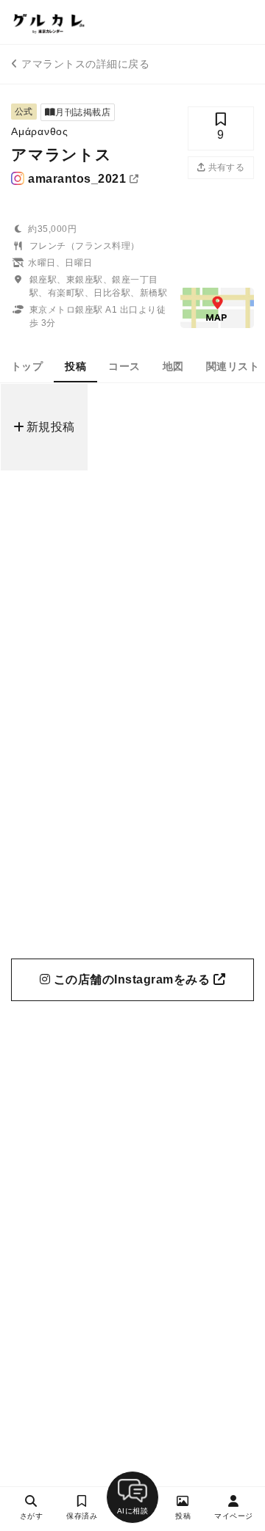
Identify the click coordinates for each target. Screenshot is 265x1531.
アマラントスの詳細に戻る (85, 64)
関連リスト (232, 366)
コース (124, 366)
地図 (173, 366)
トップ (27, 366)
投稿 (75, 366)
